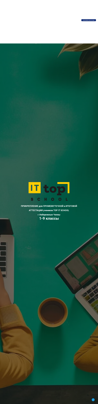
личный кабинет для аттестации (88, 20)
